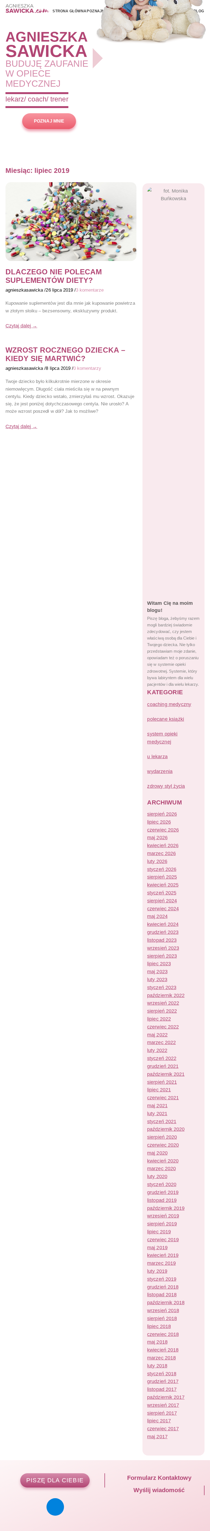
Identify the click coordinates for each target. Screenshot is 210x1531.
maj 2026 (157, 837)
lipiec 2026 (159, 822)
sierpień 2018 (162, 1318)
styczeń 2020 (161, 1184)
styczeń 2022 (161, 1058)
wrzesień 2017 (163, 1405)
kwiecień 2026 (162, 845)
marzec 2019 (161, 1263)
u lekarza (157, 756)
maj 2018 (157, 1342)
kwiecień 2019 (162, 1255)
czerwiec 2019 (163, 1239)
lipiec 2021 (159, 1090)
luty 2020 (157, 1176)
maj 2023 (157, 971)
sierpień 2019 (162, 1224)
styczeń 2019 (161, 1279)
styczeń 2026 (161, 869)
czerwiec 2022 (163, 1027)
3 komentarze (90, 290)
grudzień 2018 (162, 1287)
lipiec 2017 (159, 1420)
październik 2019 (165, 1208)
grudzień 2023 (162, 932)
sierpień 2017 (162, 1413)
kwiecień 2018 (162, 1350)
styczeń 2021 (161, 1121)
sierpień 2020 (162, 1137)
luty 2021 (157, 1113)
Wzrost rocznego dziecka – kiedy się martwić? (65, 354)
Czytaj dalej (21, 326)
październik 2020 (165, 1129)
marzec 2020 (161, 1168)
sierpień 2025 (162, 877)
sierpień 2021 (162, 1082)
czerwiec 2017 (163, 1428)
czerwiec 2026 (163, 830)
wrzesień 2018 (163, 1310)
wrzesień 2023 (163, 948)
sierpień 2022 (162, 1011)
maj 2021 (157, 1105)
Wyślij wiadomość (158, 1490)
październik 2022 (165, 995)
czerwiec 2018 (163, 1334)
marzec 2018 (161, 1358)
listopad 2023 (161, 940)
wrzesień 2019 (163, 1216)
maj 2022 (157, 1035)
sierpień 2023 (162, 956)
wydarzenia (160, 771)
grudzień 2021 (162, 1066)
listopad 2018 (161, 1294)
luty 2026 (157, 861)
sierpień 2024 (162, 901)
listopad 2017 (161, 1389)
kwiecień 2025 (162, 885)
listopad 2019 (161, 1200)
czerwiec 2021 (163, 1097)
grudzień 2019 (162, 1192)
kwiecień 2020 (162, 1161)
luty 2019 (157, 1271)
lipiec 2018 (159, 1326)
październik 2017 (165, 1397)
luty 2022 (157, 1050)
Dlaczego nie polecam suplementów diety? (53, 276)
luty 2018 (157, 1366)
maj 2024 (157, 916)
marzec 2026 (161, 853)
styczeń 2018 (161, 1373)
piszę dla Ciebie (55, 1480)
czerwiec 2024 (163, 908)
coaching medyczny (169, 704)
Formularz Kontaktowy (158, 1477)
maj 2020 (157, 1153)
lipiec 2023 (159, 963)
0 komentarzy (87, 368)
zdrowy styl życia (166, 786)
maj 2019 (157, 1247)
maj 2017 (157, 1436)
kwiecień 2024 (162, 924)
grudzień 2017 (162, 1381)
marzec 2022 (161, 1042)
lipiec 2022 (159, 1019)
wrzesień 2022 (163, 1003)
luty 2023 (157, 979)
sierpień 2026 (162, 814)
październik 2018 (165, 1302)
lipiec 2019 (159, 1231)
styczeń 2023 (161, 987)
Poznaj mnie (49, 120)
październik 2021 (165, 1074)
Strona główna (69, 11)
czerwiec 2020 (163, 1145)
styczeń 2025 (161, 893)
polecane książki (165, 719)
